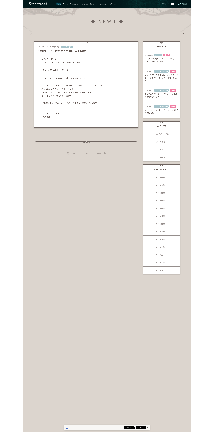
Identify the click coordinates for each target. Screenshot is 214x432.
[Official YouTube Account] (172, 4)
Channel (103, 4)
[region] (107, 427)
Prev (73, 153)
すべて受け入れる (141, 428)
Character (74, 4)
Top (86, 153)
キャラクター (161, 142)
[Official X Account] (168, 4)
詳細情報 (67, 428)
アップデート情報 (161, 134)
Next (99, 153)
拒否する (129, 428)
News (59, 4)
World (65, 4)
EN (185, 4)
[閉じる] (148, 427)
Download (114, 4)
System (85, 4)
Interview (93, 4)
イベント (161, 149)
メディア (161, 157)
